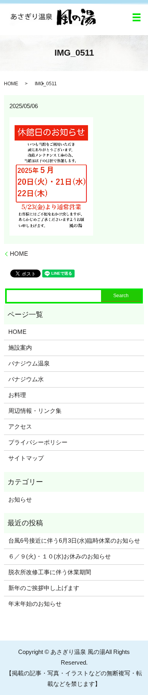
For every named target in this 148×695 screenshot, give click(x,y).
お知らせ (20, 499)
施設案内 (20, 347)
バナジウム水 (26, 379)
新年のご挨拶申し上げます (43, 587)
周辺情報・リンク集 (35, 410)
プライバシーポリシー (37, 442)
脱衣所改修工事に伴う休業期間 (49, 572)
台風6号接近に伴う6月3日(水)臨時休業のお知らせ (74, 540)
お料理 (17, 395)
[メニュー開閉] (137, 17)
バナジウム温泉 (29, 363)
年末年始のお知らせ (35, 603)
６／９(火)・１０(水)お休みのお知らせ (59, 556)
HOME (11, 83)
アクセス (20, 426)
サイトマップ (26, 458)
